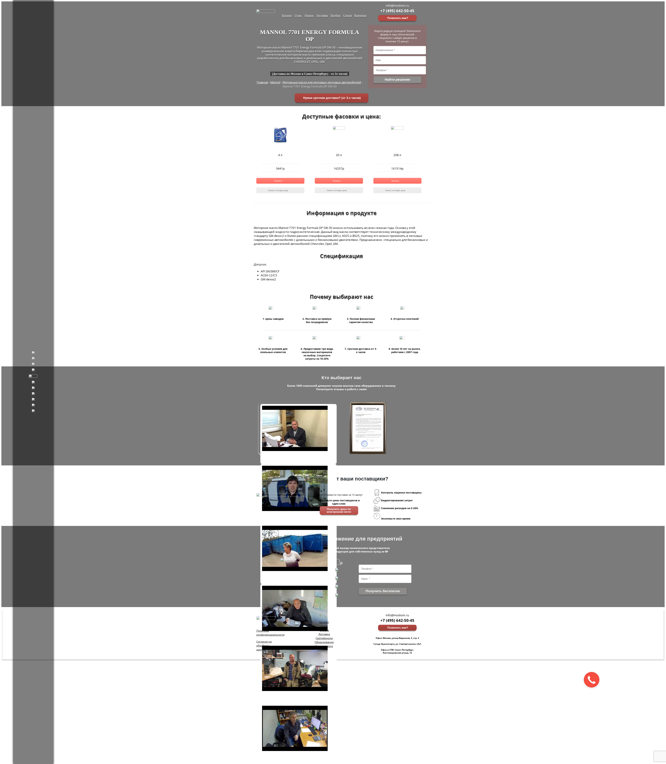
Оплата (309, 15)
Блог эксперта (324, 646)
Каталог (287, 15)
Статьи (347, 15)
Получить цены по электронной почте (339, 510)
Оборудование (324, 642)
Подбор (335, 15)
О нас (298, 15)
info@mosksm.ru (397, 5)
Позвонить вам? (397, 18)
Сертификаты (324, 638)
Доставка (322, 15)
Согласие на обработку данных (264, 645)
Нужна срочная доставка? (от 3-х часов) (331, 98)
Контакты (360, 15)
